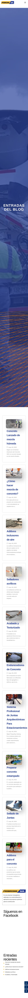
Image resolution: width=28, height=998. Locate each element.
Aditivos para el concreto (12, 859)
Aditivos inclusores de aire (13, 535)
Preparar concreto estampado (13, 771)
